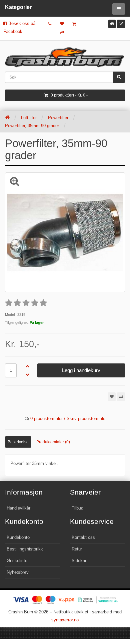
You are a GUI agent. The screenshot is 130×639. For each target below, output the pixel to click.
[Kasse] (62, 32)
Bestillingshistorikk (25, 548)
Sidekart (80, 560)
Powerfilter (58, 117)
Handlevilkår (18, 508)
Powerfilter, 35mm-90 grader (32, 125)
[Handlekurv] (74, 24)
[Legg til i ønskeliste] (112, 396)
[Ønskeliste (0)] (62, 24)
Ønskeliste (17, 560)
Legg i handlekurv (81, 370)
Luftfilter (29, 117)
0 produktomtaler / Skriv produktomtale (67, 418)
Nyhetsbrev (18, 572)
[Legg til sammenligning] (121, 396)
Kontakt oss (83, 537)
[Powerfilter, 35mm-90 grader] (65, 232)
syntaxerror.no (65, 619)
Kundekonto (18, 537)
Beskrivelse (18, 442)
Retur (77, 548)
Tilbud (77, 508)
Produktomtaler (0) (53, 442)
